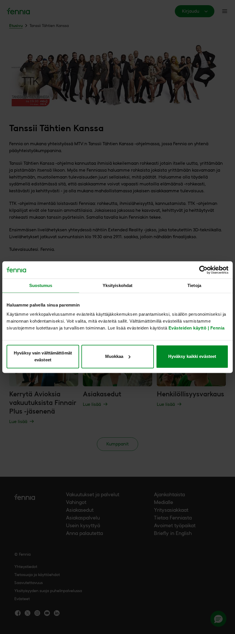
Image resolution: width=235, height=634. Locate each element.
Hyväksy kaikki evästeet (192, 356)
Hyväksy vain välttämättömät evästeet (43, 356)
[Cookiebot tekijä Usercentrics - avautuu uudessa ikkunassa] (203, 269)
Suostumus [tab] (40, 285)
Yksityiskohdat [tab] (117, 285)
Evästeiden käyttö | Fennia (197, 327)
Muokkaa (114, 356)
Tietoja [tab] (194, 285)
